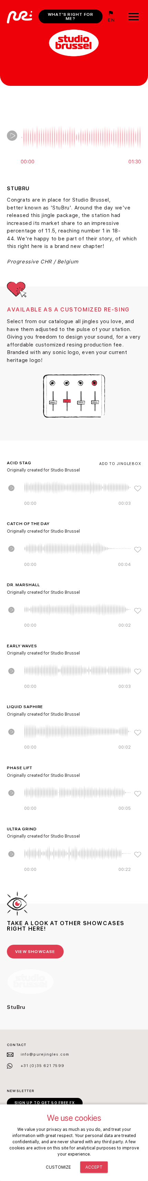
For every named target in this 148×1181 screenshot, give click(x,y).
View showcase (35, 951)
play (12, 135)
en (111, 20)
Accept (94, 1167)
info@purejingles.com (45, 1054)
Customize (58, 1167)
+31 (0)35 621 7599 (42, 1066)
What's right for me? (70, 16)
